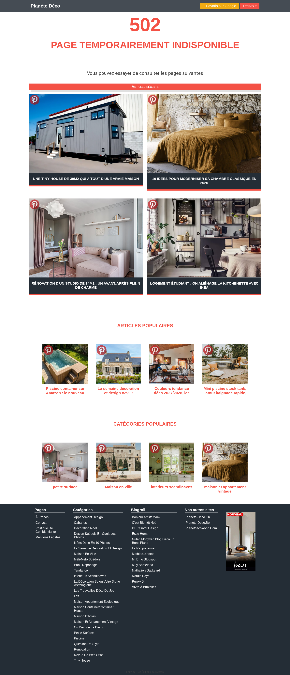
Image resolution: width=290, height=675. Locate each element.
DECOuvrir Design (145, 528)
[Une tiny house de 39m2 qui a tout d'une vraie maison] (86, 133)
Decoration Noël (85, 528)
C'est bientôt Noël (144, 522)
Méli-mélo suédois (87, 559)
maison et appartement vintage (96, 621)
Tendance (81, 570)
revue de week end (89, 655)
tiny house (82, 660)
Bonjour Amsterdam (146, 517)
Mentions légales (48, 537)
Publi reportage (85, 565)
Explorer (250, 6)
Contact (41, 522)
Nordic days (140, 576)
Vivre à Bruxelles (144, 587)
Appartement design (88, 517)
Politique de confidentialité (46, 529)
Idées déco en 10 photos (92, 542)
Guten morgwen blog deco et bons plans (153, 541)
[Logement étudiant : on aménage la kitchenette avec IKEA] (204, 237)
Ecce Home (140, 533)
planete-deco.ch (198, 517)
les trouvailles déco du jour (94, 590)
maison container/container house (93, 608)
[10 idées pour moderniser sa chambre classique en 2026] (204, 133)
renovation (82, 649)
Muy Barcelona (142, 565)
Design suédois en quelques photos (95, 535)
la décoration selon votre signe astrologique (97, 583)
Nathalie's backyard (146, 570)
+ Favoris (219, 6)
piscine (79, 638)
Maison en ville (85, 554)
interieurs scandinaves (90, 576)
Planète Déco (45, 5)
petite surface (84, 633)
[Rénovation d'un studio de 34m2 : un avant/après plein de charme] (86, 237)
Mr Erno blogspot (144, 559)
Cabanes (80, 522)
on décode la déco (88, 627)
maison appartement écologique (97, 601)
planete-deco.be (198, 522)
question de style (86, 644)
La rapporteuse (143, 548)
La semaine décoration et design (98, 548)
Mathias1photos (143, 554)
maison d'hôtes (85, 616)
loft (76, 596)
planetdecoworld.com (201, 528)
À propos (42, 517)
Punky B (138, 581)
